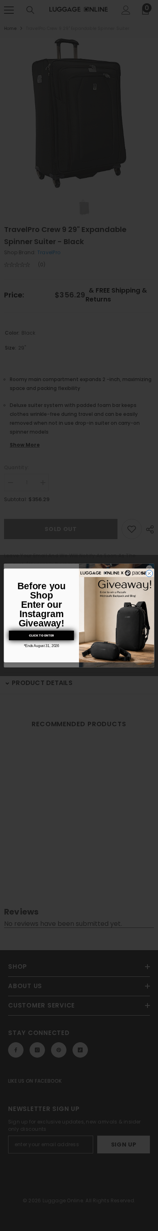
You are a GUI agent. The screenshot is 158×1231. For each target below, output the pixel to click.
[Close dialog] (149, 573)
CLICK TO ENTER (41, 635)
